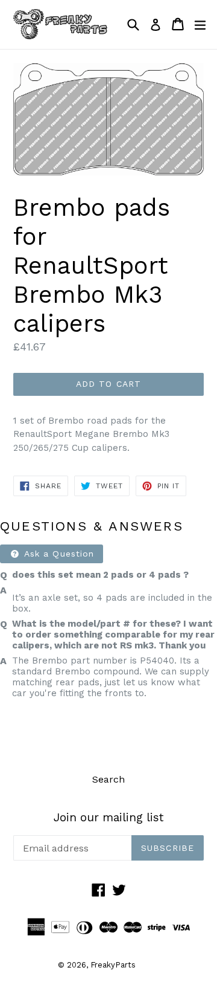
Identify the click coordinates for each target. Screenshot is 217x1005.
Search (108, 779)
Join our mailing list (108, 817)
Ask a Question (58, 553)
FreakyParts (113, 964)
